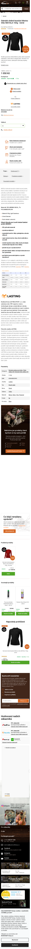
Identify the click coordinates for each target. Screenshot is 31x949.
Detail (8, 573)
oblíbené (20, 2)
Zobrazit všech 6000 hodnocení (19, 726)
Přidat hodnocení (15, 484)
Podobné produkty (17, 176)
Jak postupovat (9, 531)
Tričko (10, 391)
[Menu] (27, 3)
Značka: (15, 104)
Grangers (18, 266)
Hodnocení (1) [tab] (15, 171)
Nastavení (15, 940)
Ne (9, 398)
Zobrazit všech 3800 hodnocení (19, 734)
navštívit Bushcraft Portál (14, 451)
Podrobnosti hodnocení (20, 28)
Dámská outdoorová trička (15, 370)
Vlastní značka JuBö (15, 161)
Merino (10, 395)
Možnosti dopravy (9, 115)
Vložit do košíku (8, 613)
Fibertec (26, 266)
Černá (10, 388)
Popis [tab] (5, 171)
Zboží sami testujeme (16, 147)
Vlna (17, 395)
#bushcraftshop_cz (15, 807)
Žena (10, 401)
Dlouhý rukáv (12, 385)
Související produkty (9, 181)
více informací (15, 866)
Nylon (14, 395)
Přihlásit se (23, 701)
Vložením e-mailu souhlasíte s (15, 704)
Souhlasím (15, 945)
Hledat (26, 9)
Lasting (10, 382)
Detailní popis (4, 65)
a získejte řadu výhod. (17, 83)
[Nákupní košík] (23, 2)
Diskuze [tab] (5, 176)
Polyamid (21, 395)
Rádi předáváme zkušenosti (18, 140)
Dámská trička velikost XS (21, 372)
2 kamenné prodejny (15, 153)
